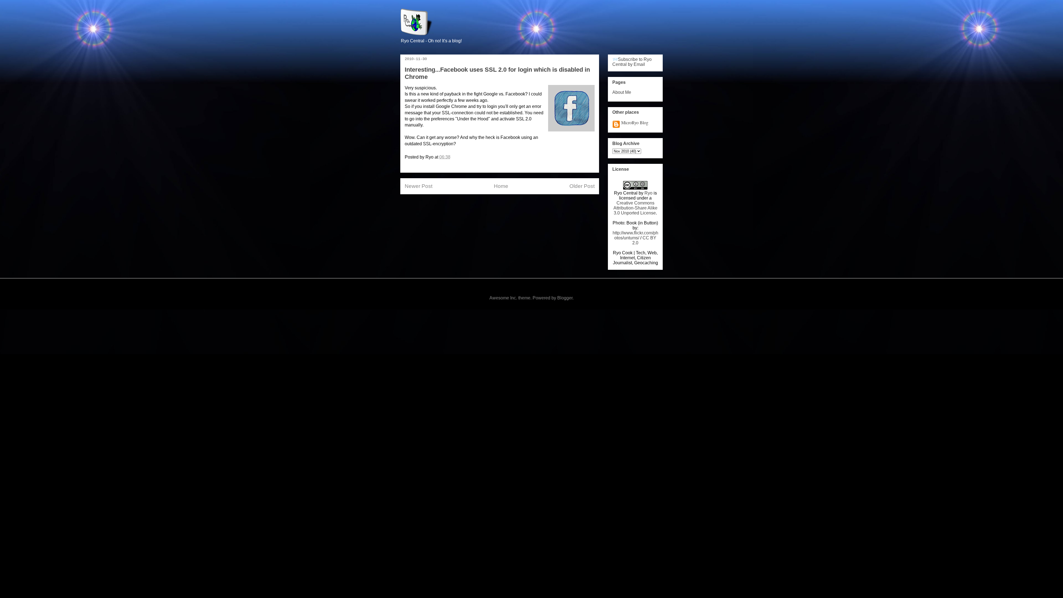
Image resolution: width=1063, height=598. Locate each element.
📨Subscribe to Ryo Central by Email (632, 62)
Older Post (582, 186)
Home (501, 186)
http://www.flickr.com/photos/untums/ (635, 235)
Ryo (648, 193)
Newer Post (418, 186)
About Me (621, 92)
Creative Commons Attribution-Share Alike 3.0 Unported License (635, 208)
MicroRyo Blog (634, 122)
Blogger (564, 298)
